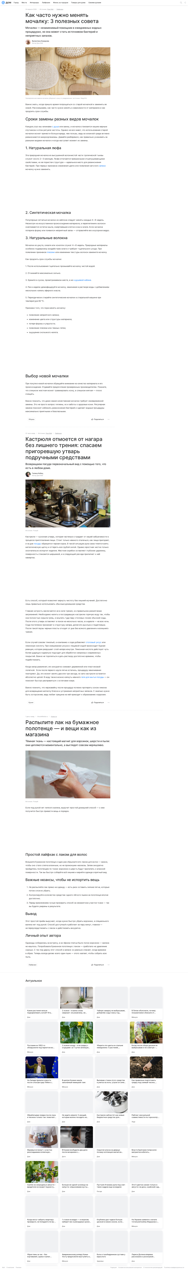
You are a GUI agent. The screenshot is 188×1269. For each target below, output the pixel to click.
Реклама (18, 1267)
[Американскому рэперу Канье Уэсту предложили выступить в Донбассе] (76, 1247)
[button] (67, 71)
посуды (37, 544)
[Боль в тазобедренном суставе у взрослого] (111, 1247)
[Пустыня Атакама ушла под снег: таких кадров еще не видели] (111, 1177)
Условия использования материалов (130, 1267)
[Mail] (3, 2)
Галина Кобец (37, 473)
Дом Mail (50, 9)
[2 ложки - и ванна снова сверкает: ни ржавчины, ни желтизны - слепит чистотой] (76, 1003)
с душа (55, 126)
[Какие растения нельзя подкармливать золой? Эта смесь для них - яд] (41, 1003)
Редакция (113, 1267)
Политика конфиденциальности (174, 1267)
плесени (51, 252)
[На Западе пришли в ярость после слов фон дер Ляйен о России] (41, 1072)
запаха (102, 166)
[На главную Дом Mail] (8, 2)
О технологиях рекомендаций (152, 1267)
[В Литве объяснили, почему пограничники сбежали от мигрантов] (146, 1003)
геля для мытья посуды (92, 677)
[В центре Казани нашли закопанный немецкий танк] (76, 1072)
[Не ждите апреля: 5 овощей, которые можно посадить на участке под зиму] (76, 1107)
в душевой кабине (82, 280)
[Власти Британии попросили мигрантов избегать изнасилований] (146, 1142)
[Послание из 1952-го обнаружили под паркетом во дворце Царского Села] (41, 1038)
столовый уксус (93, 642)
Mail (3, 1267)
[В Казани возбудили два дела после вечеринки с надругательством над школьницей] (76, 1142)
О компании (10, 1267)
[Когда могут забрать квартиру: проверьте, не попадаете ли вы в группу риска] (41, 1212)
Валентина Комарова (40, 41)
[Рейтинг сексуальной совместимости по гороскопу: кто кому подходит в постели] (146, 1107)
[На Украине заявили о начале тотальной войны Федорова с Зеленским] (146, 1212)
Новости (54, 716)
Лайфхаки (59, 9)
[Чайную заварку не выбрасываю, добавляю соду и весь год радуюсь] (111, 1003)
